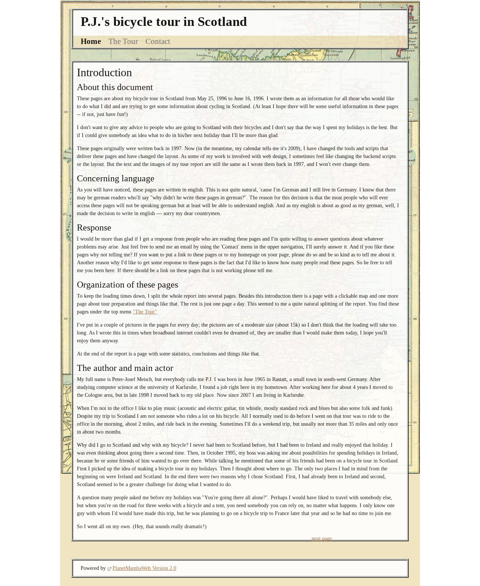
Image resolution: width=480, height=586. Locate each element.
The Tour (123, 41)
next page (322, 538)
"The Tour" (145, 312)
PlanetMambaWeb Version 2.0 (144, 568)
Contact (158, 41)
